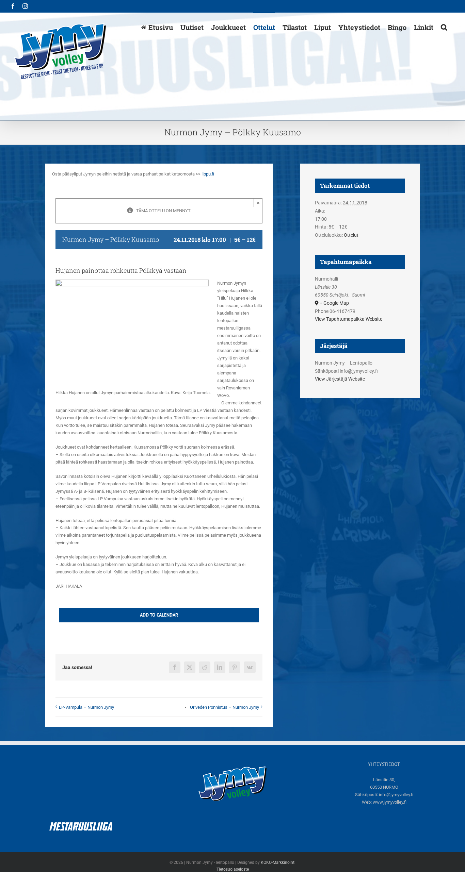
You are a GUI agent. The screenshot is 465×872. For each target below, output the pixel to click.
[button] (444, 27)
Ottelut (351, 235)
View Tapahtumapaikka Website (348, 319)
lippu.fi (208, 174)
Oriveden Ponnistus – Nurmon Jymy (224, 707)
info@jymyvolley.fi (396, 794)
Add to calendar (159, 615)
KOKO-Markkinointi (278, 862)
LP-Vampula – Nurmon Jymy (86, 707)
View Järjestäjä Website (340, 379)
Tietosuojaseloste (233, 869)
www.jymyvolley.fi (389, 802)
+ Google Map (334, 303)
